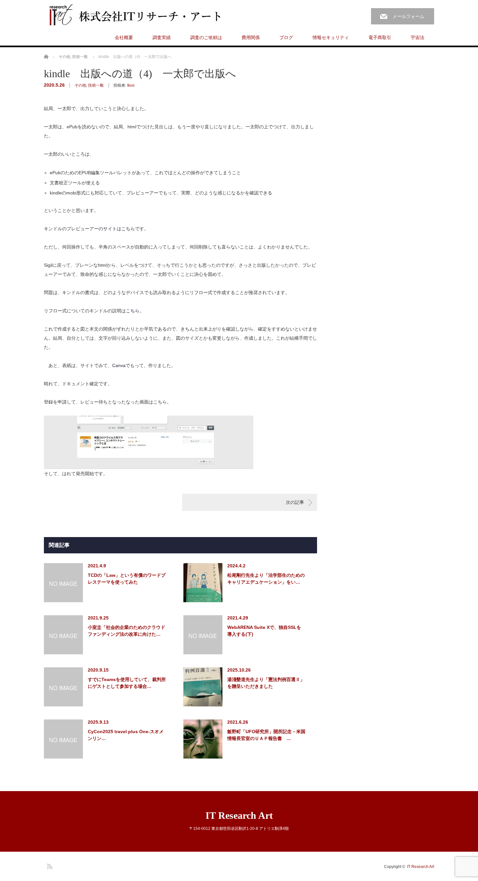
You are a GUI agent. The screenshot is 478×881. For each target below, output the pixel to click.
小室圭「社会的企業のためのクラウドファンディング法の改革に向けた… (126, 631)
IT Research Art (239, 815)
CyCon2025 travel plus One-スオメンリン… (126, 735)
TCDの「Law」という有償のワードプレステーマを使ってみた (127, 579)
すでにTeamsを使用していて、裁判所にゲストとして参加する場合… (127, 683)
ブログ (286, 37)
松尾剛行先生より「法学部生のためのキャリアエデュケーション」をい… (266, 579)
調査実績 (162, 37)
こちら (132, 310)
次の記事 (295, 502)
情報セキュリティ (330, 37)
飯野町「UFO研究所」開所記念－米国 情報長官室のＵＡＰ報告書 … (266, 735)
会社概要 (124, 37)
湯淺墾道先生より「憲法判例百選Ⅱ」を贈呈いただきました (266, 683)
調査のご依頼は (206, 37)
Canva (119, 365)
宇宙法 (417, 37)
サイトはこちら (119, 228)
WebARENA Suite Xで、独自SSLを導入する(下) (264, 631)
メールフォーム (408, 16)
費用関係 (251, 37)
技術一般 (96, 85)
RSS (49, 865)
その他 (80, 85)
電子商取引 (379, 37)
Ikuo (131, 85)
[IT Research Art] (139, 15)
